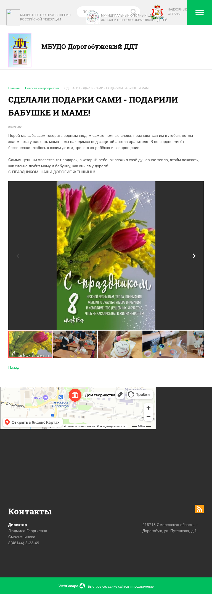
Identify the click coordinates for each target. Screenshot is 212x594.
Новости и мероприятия (42, 88)
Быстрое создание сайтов (108, 586)
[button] (194, 255)
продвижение (143, 586)
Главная (14, 88)
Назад (13, 367)
